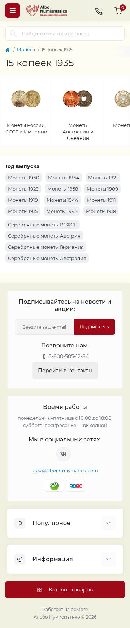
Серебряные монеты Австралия (47, 258)
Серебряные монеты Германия (46, 247)
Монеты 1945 (61, 211)
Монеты (26, 49)
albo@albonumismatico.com (65, 470)
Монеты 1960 (23, 177)
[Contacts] (98, 10)
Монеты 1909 (102, 189)
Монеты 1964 (63, 177)
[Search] (13, 33)
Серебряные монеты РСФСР (42, 224)
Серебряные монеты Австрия (44, 236)
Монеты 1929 (23, 189)
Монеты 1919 (23, 200)
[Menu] (12, 10)
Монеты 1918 (101, 211)
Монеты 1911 (101, 200)
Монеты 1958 (62, 189)
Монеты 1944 (62, 200)
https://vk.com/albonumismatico (63, 454)
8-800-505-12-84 (68, 356)
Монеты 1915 (23, 211)
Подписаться (95, 326)
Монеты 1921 (103, 177)
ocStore (79, 609)
